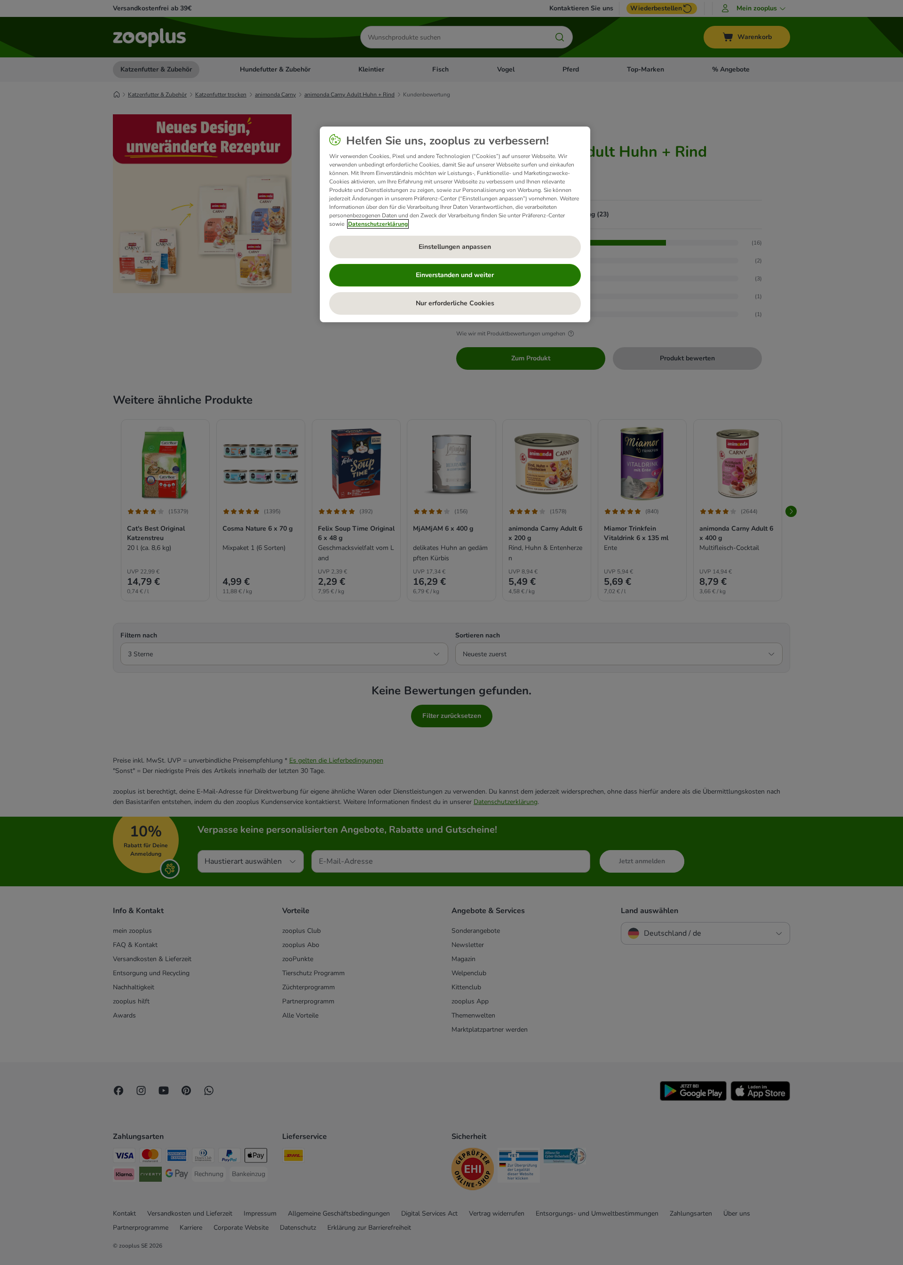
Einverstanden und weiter (455, 275)
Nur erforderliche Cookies (455, 303)
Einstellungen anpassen (455, 246)
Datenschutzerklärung (378, 224)
